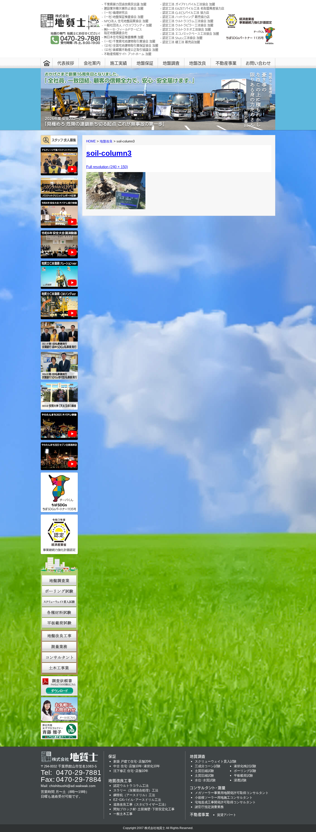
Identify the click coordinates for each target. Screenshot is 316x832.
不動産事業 (226, 63)
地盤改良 (197, 63)
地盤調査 (171, 63)
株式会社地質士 (154, 828)
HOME (91, 141)
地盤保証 (145, 63)
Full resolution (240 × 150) (107, 167)
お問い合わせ (258, 63)
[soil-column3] (115, 208)
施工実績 (118, 63)
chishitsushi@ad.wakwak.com (72, 786)
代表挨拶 (65, 63)
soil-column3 (109, 153)
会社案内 (92, 63)
